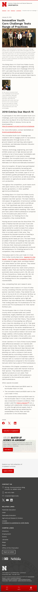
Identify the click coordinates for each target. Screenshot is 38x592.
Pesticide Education (9, 510)
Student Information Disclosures (25, 580)
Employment (6, 534)
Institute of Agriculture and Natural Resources (20, 3)
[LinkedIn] (11, 500)
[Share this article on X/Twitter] (9, 423)
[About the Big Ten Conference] (5, 558)
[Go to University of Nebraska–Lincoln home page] (4, 4)
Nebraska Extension (9, 515)
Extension (13, 10)
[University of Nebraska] (16, 558)
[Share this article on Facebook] (3, 423)
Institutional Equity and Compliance (10, 579)
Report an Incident (9, 552)
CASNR (4, 521)
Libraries (5, 539)
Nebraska (4, 10)
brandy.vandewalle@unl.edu (11, 132)
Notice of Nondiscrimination (24, 579)
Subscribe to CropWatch (10, 430)
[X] (3, 500)
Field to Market (22, 403)
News (4, 545)
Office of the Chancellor (10, 548)
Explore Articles (8, 471)
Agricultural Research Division (12, 518)
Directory (5, 531)
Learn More (7, 449)
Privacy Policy (5, 580)
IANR (8, 10)
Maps (4, 542)
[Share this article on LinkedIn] (15, 423)
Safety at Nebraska (13, 580)
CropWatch (13, 5)
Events (4, 537)
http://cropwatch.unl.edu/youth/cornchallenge (18, 126)
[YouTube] (7, 500)
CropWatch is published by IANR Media (15, 523)
